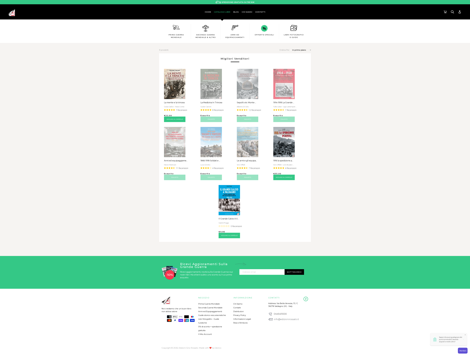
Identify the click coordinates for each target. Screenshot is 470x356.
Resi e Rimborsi (240, 323)
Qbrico (218, 348)
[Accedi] (459, 11)
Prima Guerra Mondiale (209, 304)
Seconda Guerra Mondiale (210, 307)
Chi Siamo (237, 304)
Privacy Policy (239, 315)
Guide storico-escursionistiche (212, 315)
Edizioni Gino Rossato (188, 348)
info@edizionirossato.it (286, 319)
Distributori (238, 311)
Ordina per (284, 50)
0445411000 (280, 314)
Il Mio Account (205, 334)
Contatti (237, 307)
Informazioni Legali (242, 319)
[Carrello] (445, 11)
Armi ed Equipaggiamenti (210, 311)
